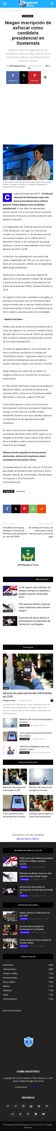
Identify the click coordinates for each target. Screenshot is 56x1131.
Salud (6, 688)
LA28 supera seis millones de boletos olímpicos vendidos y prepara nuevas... (36, 861)
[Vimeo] (36, 1114)
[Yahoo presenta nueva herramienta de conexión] (10, 736)
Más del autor (42, 579)
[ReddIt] (41, 509)
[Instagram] (23, 1106)
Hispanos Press (9, 700)
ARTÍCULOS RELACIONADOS (21, 579)
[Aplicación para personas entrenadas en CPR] (28, 672)
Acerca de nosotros (12, 1010)
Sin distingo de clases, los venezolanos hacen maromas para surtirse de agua (41, 532)
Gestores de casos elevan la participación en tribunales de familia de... (36, 890)
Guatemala (20, 491)
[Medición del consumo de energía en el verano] (10, 723)
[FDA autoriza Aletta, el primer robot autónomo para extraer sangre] (10, 607)
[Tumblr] (20, 1114)
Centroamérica (16, 10)
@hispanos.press (28, 838)
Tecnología (8, 611)
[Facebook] (7, 509)
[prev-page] (4, 631)
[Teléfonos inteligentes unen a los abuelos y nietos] (10, 750)
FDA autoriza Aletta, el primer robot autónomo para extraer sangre (34, 607)
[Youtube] (43, 1114)
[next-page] (9, 631)
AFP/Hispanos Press (17, 66)
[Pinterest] (24, 509)
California (7, 625)
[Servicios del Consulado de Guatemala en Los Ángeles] (10, 930)
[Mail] (39, 1106)
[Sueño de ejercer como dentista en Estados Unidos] (10, 943)
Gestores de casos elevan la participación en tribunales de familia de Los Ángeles (34, 621)
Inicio (5, 10)
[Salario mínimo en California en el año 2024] (10, 916)
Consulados (24, 932)
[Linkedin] (31, 1106)
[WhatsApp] (33, 509)
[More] (45, 77)
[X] (15, 509)
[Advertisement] (28, 114)
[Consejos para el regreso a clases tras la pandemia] (41, 803)
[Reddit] (12, 1114)
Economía (23, 919)
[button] (4, 4)
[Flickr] (16, 1106)
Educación (33, 810)
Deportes (7, 594)
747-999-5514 (34, 1087)
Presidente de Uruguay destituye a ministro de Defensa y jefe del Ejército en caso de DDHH (15, 532)
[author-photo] (28, 561)
